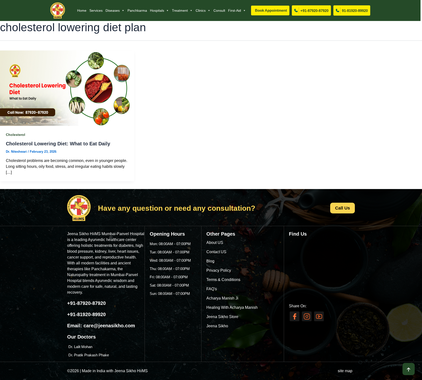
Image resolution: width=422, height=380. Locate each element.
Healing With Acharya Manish (232, 307)
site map (345, 371)
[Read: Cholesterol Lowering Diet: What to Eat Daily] (67, 88)
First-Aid (234, 10)
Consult (219, 10)
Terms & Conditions (223, 280)
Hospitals (157, 10)
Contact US (216, 252)
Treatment (180, 10)
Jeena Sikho (217, 326)
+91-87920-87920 (314, 11)
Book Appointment (271, 10)
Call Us (342, 208)
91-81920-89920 (355, 11)
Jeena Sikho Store (222, 317)
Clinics (201, 10)
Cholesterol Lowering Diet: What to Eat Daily (58, 143)
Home (81, 10)
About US (214, 242)
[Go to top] (408, 369)
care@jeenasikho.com (109, 325)
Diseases (113, 10)
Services (96, 10)
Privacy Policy (218, 270)
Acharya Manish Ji (222, 298)
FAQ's (211, 289)
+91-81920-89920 (86, 314)
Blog (210, 261)
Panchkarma (137, 10)
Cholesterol (15, 135)
